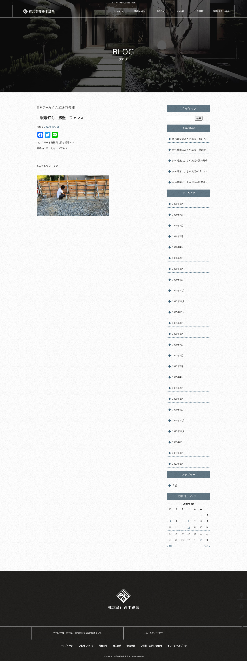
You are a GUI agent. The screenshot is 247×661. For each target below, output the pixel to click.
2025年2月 (177, 398)
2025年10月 (178, 312)
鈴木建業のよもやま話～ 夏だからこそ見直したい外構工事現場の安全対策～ (191, 149)
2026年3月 (177, 258)
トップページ (118, 11)
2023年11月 (178, 431)
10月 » (207, 546)
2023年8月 (177, 463)
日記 (174, 485)
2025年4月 (177, 377)
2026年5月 (177, 236)
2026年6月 (177, 225)
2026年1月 (177, 279)
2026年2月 (177, 269)
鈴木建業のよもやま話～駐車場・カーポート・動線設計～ (191, 182)
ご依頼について (139, 11)
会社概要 (200, 11)
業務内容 (160, 11)
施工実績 (180, 11)
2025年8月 (177, 333)
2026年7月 (177, 214)
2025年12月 (178, 290)
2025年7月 (177, 344)
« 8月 (169, 546)
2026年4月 (177, 247)
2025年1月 (177, 409)
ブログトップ (188, 108)
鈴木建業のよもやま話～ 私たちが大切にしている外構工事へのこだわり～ (191, 139)
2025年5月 (177, 366)
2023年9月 (177, 453)
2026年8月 (177, 204)
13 (189, 527)
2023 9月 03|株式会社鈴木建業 (124, 3)
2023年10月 (178, 442)
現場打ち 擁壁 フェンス (62, 118)
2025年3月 (177, 388)
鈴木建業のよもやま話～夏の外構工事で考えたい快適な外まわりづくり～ (191, 160)
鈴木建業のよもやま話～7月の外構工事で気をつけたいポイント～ (191, 171)
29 (201, 540)
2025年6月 (177, 355)
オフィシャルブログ (177, 645)
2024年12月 (178, 420)
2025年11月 (178, 301)
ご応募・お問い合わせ (222, 11)
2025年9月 (177, 323)
